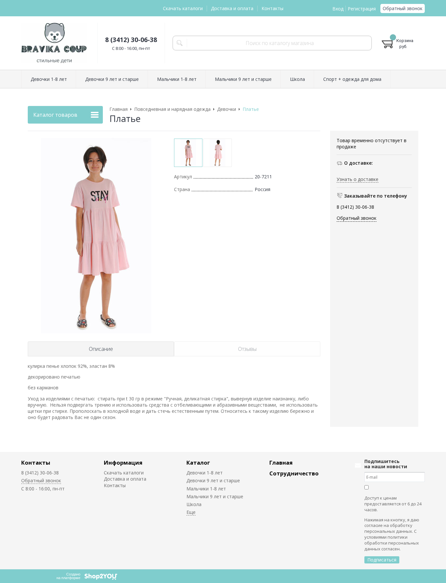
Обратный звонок (402, 8)
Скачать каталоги (183, 8)
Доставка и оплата (232, 8)
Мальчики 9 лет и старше (214, 496)
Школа (193, 504)
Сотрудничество (294, 473)
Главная (281, 462)
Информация (123, 462)
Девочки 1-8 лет (204, 473)
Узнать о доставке (357, 179)
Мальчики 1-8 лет (206, 489)
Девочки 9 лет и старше (213, 480)
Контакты (272, 8)
